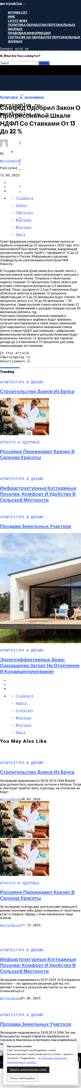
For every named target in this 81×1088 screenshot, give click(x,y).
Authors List (17, 12)
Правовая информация (29, 33)
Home (11, 16)
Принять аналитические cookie (28, 1069)
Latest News (17, 20)
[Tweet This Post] (44, 684)
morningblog (10, 161)
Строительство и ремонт (38, 151)
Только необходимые (22, 1078)
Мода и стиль (27, 132)
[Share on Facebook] (44, 680)
